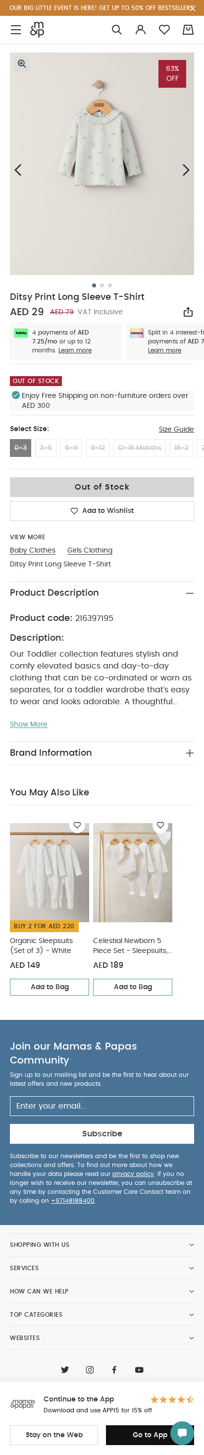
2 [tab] (102, 285)
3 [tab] (110, 285)
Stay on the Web (54, 1435)
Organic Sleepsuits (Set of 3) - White (41, 946)
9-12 (98, 448)
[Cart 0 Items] (188, 30)
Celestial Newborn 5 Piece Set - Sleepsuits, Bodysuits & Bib (130, 947)
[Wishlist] (77, 825)
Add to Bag (50, 987)
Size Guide (176, 429)
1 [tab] (94, 285)
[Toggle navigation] (16, 30)
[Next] (186, 170)
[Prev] (18, 170)
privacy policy (133, 1174)
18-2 (181, 448)
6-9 (71, 448)
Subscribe (102, 1134)
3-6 (46, 448)
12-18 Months (139, 448)
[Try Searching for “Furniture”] (117, 30)
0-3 (20, 448)
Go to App (150, 1435)
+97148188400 (73, 1201)
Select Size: (29, 429)
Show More (29, 724)
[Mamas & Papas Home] (37, 30)
